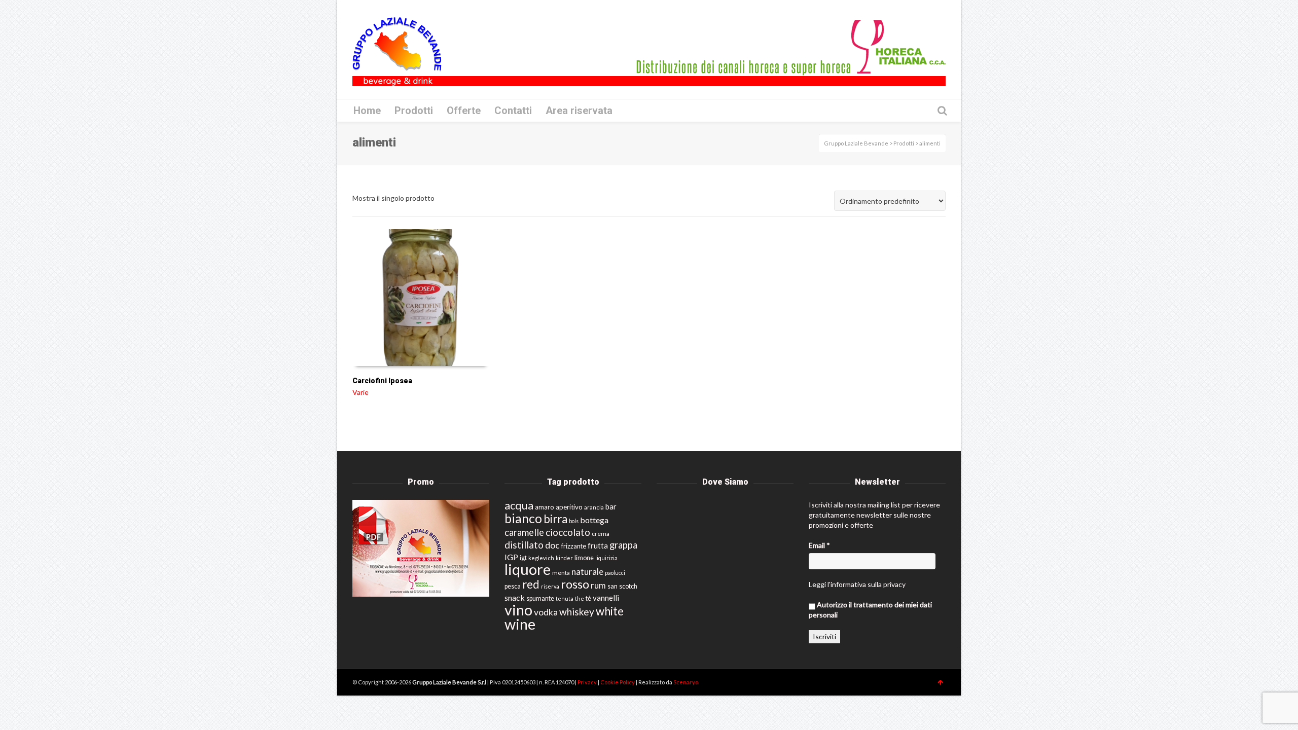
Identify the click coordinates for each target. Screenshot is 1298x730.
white (610, 611)
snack (514, 597)
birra (555, 519)
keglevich (541, 558)
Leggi (817, 584)
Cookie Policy (618, 682)
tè (588, 598)
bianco (523, 518)
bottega (594, 520)
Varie (360, 392)
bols (574, 521)
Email (819, 545)
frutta (598, 545)
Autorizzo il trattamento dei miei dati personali (870, 609)
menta (561, 572)
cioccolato (568, 532)
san (612, 586)
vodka (546, 612)
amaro (544, 507)
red (530, 584)
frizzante (573, 546)
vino (518, 609)
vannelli (606, 597)
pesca (512, 586)
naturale (587, 571)
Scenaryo (685, 682)
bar (611, 506)
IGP (511, 557)
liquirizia (606, 558)
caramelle (524, 532)
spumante (540, 598)
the (579, 598)
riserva (550, 586)
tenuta (564, 598)
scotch (628, 586)
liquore (527, 569)
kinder (564, 558)
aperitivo (569, 507)
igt (523, 558)
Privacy (588, 682)
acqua (518, 505)
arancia (594, 507)
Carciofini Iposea (382, 381)
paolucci (615, 572)
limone (584, 558)
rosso (575, 584)
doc (552, 545)
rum (598, 585)
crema (600, 533)
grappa (623, 545)
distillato (524, 545)
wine (519, 624)
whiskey (576, 611)
